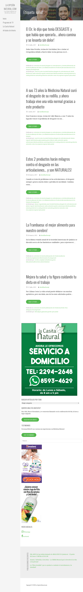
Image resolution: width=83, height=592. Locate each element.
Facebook (26, 536)
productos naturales (35, 75)
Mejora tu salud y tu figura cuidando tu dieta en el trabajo (51, 279)
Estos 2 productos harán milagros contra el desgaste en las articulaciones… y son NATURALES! (49, 164)
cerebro (37, 260)
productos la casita (53, 142)
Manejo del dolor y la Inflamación (41, 67)
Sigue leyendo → (33, 60)
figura (39, 311)
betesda (44, 204)
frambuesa (49, 260)
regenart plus (68, 75)
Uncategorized (35, 69)
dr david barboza (34, 140)
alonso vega (38, 204)
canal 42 (37, 71)
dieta (36, 311)
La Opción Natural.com (10, 7)
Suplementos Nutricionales (39, 258)
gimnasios (44, 311)
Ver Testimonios (29, 435)
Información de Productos (53, 256)
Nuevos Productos (56, 67)
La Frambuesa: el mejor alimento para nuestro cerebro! (50, 227)
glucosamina (42, 140)
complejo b (42, 260)
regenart (61, 75)
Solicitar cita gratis (30, 420)
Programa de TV (8, 22)
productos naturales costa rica (50, 75)
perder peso (51, 311)
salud (73, 75)
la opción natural (45, 73)
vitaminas (47, 262)
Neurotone (37, 262)
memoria (31, 262)
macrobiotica (54, 73)
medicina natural (63, 73)
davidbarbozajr (44, 45)
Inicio (4, 18)
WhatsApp (27, 532)
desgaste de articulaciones (61, 71)
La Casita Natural (8, 26)
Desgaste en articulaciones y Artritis (56, 65)
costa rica (42, 71)
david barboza (49, 71)
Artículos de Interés (9, 30)
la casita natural (35, 73)
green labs (50, 140)
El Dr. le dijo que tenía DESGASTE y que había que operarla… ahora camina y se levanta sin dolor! (51, 34)
